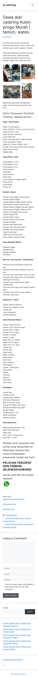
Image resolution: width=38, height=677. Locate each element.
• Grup (18, 674)
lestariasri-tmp (8, 509)
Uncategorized (11, 515)
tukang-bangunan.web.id (13, 660)
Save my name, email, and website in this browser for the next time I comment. (19, 586)
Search (5, 608)
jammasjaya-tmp (9, 504)
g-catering (9, 4)
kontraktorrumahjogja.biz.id (13, 499)
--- (4, 665)
